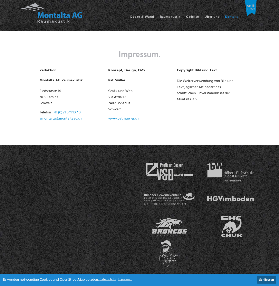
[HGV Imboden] (230, 199)
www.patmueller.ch (123, 119)
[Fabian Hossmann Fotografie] (169, 253)
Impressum (125, 279)
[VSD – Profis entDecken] (169, 172)
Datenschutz (107, 279)
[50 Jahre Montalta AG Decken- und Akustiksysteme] (251, 8)
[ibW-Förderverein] (230, 172)
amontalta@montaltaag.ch (60, 119)
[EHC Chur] (230, 226)
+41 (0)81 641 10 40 (66, 112)
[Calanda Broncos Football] (169, 226)
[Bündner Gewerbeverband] (169, 199)
